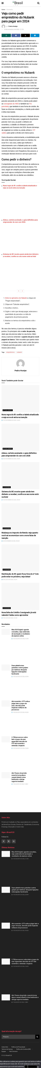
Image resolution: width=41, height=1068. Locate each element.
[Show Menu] (3, 3)
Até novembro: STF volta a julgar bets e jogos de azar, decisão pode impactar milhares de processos (21, 705)
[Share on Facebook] (15, 35)
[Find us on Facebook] (4, 841)
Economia (10, 9)
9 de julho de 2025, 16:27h (10, 579)
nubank (19, 352)
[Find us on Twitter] (9, 841)
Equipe (4, 1051)
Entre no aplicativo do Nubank (16, 298)
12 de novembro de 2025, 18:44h (11, 499)
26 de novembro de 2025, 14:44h (11, 458)
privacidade (32, 1066)
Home (3, 9)
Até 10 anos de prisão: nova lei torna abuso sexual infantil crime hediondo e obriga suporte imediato (19, 777)
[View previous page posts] (18, 291)
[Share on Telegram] (34, 35)
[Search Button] (38, 3)
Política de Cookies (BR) (23, 1049)
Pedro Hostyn (13, 26)
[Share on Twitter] (25, 35)
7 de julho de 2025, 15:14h (10, 618)
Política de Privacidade (18, 1047)
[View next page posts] (22, 291)
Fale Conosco (13, 1051)
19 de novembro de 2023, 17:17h (14, 29)
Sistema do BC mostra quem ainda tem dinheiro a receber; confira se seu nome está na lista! (20, 494)
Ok (26, 1066)
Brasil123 (9, 1055)
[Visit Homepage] (20, 3)
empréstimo (10, 352)
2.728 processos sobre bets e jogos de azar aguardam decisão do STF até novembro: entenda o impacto (20, 741)
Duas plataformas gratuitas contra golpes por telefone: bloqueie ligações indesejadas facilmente (20, 670)
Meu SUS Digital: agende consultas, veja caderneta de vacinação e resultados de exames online (24, 854)
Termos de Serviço (7, 1049)
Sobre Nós (5, 1047)
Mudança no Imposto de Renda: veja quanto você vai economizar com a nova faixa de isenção (20, 535)
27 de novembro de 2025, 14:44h (11, 420)
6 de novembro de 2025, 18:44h (11, 541)
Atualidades (7, 410)
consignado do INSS (11, 104)
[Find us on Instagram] (14, 841)
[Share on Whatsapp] (6, 35)
